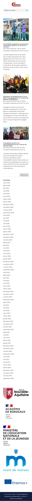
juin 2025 (6, 218)
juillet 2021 (6, 332)
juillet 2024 (6, 242)
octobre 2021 (7, 327)
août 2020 (6, 357)
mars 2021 (6, 338)
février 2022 (7, 316)
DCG (27, 51)
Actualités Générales (10, 51)
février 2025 (7, 229)
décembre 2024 (8, 234)
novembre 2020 (8, 348)
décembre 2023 (8, 261)
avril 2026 (6, 194)
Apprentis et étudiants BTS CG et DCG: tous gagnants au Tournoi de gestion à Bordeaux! (15, 98)
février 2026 (7, 199)
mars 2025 (6, 226)
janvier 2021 (7, 343)
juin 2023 (6, 278)
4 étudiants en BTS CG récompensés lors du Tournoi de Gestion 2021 (14, 144)
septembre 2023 (8, 270)
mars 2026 (6, 196)
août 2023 (6, 272)
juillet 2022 (6, 302)
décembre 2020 (8, 346)
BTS (19, 51)
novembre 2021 (8, 324)
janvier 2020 (7, 367)
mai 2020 (6, 359)
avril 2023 (6, 283)
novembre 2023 (8, 264)
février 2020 (7, 365)
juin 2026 (6, 188)
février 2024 (7, 256)
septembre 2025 (8, 213)
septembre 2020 (8, 354)
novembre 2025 (8, 207)
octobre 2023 (7, 267)
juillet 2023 (6, 275)
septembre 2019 (8, 378)
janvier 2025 (7, 232)
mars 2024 (6, 253)
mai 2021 (6, 335)
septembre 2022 (8, 300)
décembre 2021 (8, 321)
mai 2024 (6, 248)
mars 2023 (6, 286)
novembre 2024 (8, 237)
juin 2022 (6, 305)
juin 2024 (6, 245)
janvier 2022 (7, 319)
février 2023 (7, 289)
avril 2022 (6, 310)
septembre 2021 (8, 329)
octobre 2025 (7, 210)
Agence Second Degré (16, 498)
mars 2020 (6, 362)
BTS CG (22, 51)
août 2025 (6, 215)
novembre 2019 (8, 373)
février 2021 (7, 340)
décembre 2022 (8, 291)
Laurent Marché (11, 49)
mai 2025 (6, 221)
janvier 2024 (7, 259)
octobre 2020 (7, 351)
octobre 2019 (7, 376)
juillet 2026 (6, 185)
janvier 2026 (7, 202)
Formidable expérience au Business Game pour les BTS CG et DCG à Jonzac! (16, 45)
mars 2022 (6, 313)
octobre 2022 (7, 297)
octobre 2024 (7, 240)
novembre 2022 (8, 294)
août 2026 (6, 183)
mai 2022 (6, 308)
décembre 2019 (8, 370)
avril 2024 (6, 251)
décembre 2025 (8, 204)
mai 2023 (6, 281)
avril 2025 (6, 223)
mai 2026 (6, 191)
